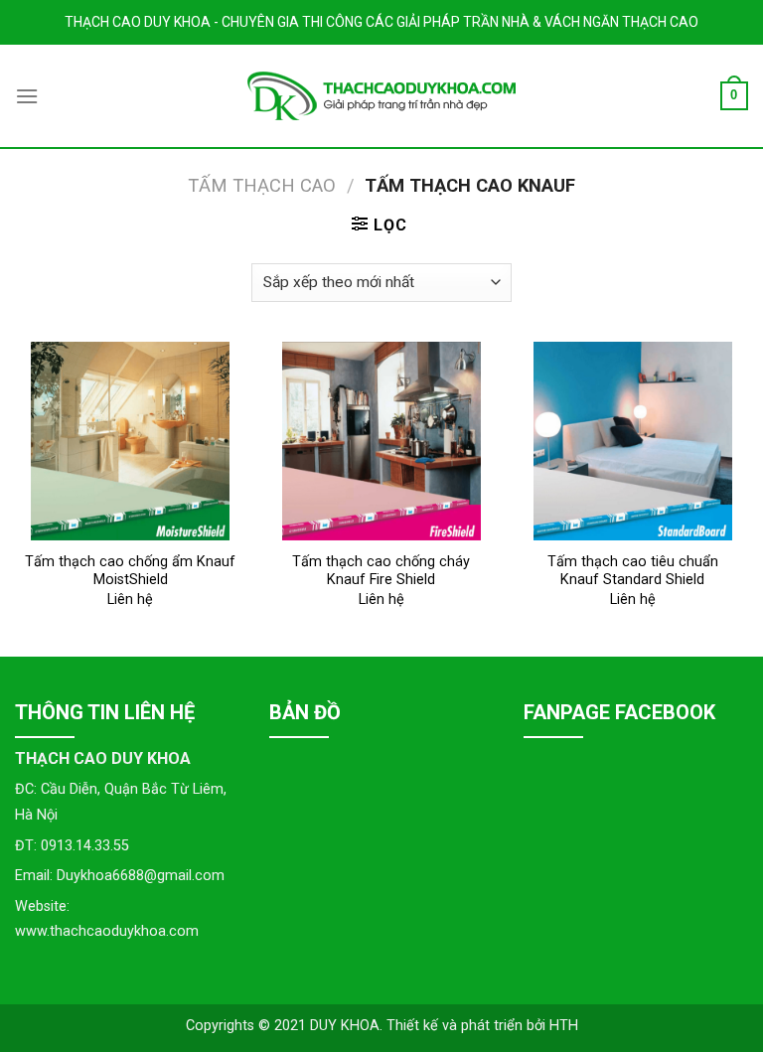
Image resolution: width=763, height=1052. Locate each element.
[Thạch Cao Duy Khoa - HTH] (381, 96)
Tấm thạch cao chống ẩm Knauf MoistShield (130, 571)
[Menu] (27, 96)
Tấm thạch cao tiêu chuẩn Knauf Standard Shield (632, 571)
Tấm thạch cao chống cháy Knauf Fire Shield (381, 571)
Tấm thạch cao (262, 185)
